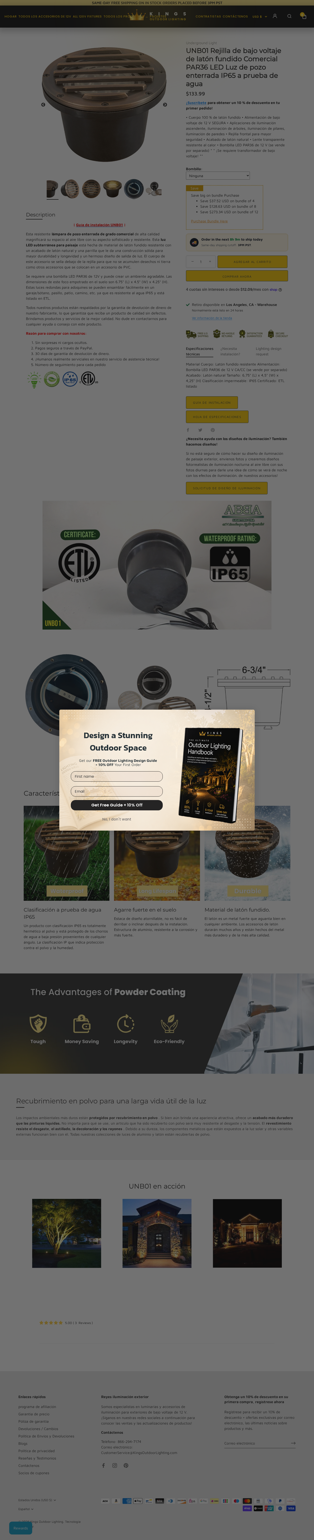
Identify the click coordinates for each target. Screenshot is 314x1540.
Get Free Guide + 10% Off (117, 805)
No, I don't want (116, 819)
